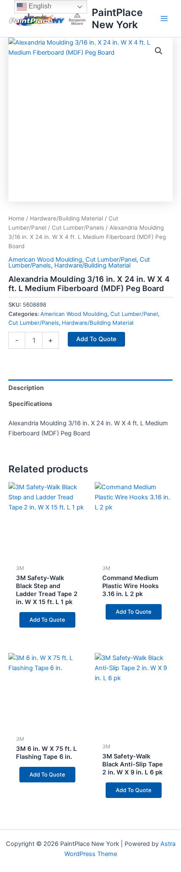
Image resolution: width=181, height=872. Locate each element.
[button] (158, 50)
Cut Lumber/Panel (110, 259)
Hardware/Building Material (66, 218)
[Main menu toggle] (164, 18)
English (39, 6)
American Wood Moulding (45, 259)
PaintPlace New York (117, 18)
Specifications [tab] (30, 404)
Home (16, 218)
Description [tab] (26, 388)
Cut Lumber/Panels (78, 227)
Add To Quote (96, 339)
